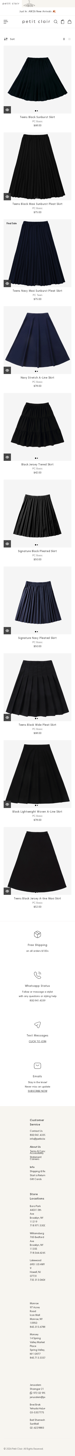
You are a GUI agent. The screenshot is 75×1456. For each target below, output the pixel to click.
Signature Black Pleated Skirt (37, 551)
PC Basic (37, 121)
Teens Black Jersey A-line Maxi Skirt (37, 898)
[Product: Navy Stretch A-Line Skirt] (37, 340)
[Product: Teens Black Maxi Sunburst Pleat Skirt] (37, 166)
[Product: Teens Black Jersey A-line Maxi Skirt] (37, 861)
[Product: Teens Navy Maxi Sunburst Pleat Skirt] (37, 253)
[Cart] (69, 22)
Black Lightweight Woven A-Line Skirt (37, 811)
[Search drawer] (55, 22)
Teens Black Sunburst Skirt (37, 117)
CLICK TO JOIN (37, 1041)
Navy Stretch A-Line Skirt (37, 377)
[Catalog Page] (62, 22)
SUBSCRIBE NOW (37, 1091)
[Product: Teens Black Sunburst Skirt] (37, 79)
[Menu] (5, 22)
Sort (12, 39)
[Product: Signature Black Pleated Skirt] (37, 513)
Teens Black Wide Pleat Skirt (37, 724)
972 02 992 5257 (42, 1392)
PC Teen (37, 295)
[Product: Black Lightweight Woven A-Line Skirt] (37, 774)
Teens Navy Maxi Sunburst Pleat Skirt (37, 290)
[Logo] (36, 22)
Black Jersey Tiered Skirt (37, 464)
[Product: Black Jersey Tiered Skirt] (37, 427)
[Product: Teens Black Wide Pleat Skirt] (37, 687)
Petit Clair (17, 1448)
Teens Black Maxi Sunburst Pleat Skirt (37, 204)
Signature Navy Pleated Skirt (37, 638)
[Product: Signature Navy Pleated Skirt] (37, 600)
